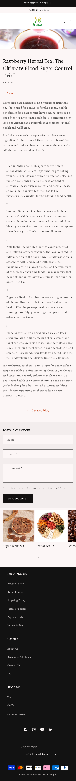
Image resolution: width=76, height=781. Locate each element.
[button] (5, 21)
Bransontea (32, 774)
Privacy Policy (15, 583)
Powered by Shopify (47, 774)
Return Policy (15, 625)
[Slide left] (30, 557)
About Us (12, 648)
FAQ (10, 673)
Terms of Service (17, 608)
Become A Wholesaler (19, 657)
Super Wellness (13, 546)
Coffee (11, 705)
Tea (9, 697)
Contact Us (13, 665)
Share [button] (10, 93)
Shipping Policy (16, 600)
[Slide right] (46, 557)
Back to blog (40, 410)
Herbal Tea (42, 546)
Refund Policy (15, 592)
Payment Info (15, 617)
